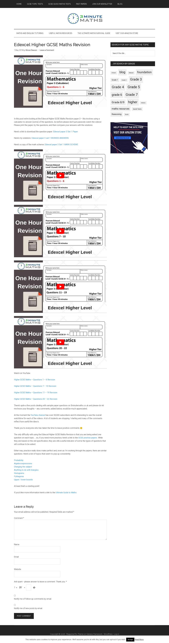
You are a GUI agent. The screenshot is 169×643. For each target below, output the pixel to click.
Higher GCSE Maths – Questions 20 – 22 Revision (35, 399)
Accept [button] (130, 640)
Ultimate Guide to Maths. (66, 492)
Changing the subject (23, 467)
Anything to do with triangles (26, 470)
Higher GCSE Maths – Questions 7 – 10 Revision (35, 386)
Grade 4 (118, 87)
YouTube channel (38, 415)
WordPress (108, 634)
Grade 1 (115, 80)
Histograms (19, 473)
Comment (19, 518)
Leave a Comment (47, 50)
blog (122, 72)
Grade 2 (124, 80)
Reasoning (116, 114)
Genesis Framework (94, 634)
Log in (116, 634)
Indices (143, 103)
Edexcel (131, 73)
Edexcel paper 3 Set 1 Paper (65, 131)
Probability (18, 460)
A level (114, 73)
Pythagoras (19, 476)
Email (16, 557)
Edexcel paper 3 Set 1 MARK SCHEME (61, 144)
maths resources (120, 108)
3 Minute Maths (84, 18)
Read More (139, 639)
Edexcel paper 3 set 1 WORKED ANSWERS (50, 138)
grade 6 (117, 95)
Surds (126, 114)
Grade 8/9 (118, 102)
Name (16, 544)
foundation (144, 72)
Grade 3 (136, 79)
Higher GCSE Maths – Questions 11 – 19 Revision (35, 392)
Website (17, 569)
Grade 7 (132, 95)
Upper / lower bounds (23, 479)
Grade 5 (134, 87)
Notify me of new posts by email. (28, 608)
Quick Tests (137, 109)
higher (132, 102)
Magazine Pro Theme (74, 634)
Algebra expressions (23, 463)
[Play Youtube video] (60, 175)
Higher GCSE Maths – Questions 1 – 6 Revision (34, 379)
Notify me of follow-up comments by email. (33, 599)
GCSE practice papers (87, 438)
